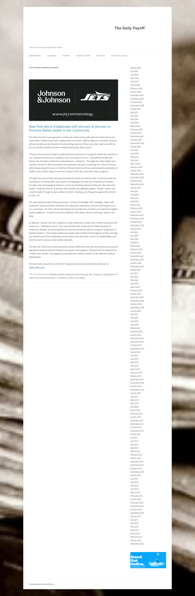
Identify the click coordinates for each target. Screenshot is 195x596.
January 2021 (135, 293)
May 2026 (134, 78)
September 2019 (137, 348)
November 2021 (137, 259)
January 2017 (135, 458)
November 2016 (137, 464)
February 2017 (136, 454)
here (31, 216)
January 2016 (135, 499)
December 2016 (136, 461)
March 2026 (135, 84)
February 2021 (136, 290)
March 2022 (135, 245)
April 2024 (134, 160)
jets (36, 277)
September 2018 (137, 389)
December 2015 (136, 502)
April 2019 (134, 365)
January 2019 (135, 375)
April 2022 (134, 242)
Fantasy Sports (83, 55)
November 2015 (137, 506)
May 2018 (134, 403)
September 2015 (137, 512)
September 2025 (137, 105)
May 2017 (134, 444)
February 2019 (136, 372)
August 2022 (135, 228)
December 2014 (136, 543)
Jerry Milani (80, 277)
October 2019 (136, 345)
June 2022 (134, 235)
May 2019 (134, 362)
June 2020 (134, 317)
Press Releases (108, 274)
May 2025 (134, 119)
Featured (69, 274)
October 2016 (136, 468)
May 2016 (134, 485)
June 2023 (134, 194)
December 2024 (136, 136)
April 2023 (134, 201)
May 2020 (134, 321)
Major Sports (35, 55)
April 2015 (134, 530)
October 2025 (136, 102)
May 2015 (134, 526)
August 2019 (135, 351)
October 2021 (136, 262)
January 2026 (135, 91)
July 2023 (134, 191)
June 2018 (134, 399)
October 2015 (136, 509)
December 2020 (136, 297)
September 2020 (137, 307)
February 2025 (136, 129)
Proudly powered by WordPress (41, 584)
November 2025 (137, 98)
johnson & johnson (47, 277)
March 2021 (135, 286)
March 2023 (135, 204)
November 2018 (137, 382)
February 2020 (136, 331)
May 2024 (134, 156)
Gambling (51, 55)
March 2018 (135, 410)
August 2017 (135, 434)
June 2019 (134, 358)
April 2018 (134, 406)
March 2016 (135, 492)
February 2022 (136, 249)
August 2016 (135, 475)
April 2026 (134, 81)
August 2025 (135, 108)
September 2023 (137, 184)
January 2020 (135, 334)
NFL (90, 274)
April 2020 (134, 324)
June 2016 (134, 482)
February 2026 (136, 88)
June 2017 (134, 441)
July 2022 (134, 232)
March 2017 (135, 451)
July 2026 (134, 71)
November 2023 (137, 177)
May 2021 (134, 280)
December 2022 (136, 215)
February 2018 (136, 413)
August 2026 (135, 67)
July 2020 (134, 314)
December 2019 (136, 338)
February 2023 (136, 208)
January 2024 (135, 170)
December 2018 (136, 379)
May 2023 (134, 197)
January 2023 (135, 211)
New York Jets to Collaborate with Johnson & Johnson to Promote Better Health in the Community (69, 128)
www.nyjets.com (37, 267)
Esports (66, 55)
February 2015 (136, 536)
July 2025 (134, 112)
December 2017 (136, 420)
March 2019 (135, 369)
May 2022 (134, 239)
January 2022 (135, 252)
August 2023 (135, 187)
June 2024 (134, 153)
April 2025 (134, 122)
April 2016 (134, 488)
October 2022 (136, 221)
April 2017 (134, 447)
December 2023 (136, 173)
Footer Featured (81, 274)
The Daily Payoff (130, 28)
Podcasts (97, 274)
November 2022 (137, 218)
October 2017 (136, 427)
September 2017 (137, 430)
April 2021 (134, 283)
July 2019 (134, 355)
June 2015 (134, 523)
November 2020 (137, 300)
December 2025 (136, 95)
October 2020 (136, 304)
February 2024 (136, 167)
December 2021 (136, 256)
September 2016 (137, 471)
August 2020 (135, 310)
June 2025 (134, 115)
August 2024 (135, 146)
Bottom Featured (57, 274)
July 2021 (134, 273)
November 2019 (137, 341)
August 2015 (135, 516)
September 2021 (137, 266)
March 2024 (135, 163)
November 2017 (137, 423)
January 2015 (135, 540)
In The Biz (101, 55)
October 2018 (136, 386)
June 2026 (134, 74)
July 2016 (134, 478)
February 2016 (136, 495)
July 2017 (134, 437)
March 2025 (135, 126)
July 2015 (134, 519)
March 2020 (135, 328)
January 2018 (135, 417)
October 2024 (136, 139)
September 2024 (137, 143)
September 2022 (137, 225)
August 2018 (135, 393)
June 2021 (134, 276)
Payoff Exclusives (119, 55)
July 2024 (134, 150)
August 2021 (135, 269)
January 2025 (135, 132)
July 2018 (134, 396)
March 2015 (135, 533)
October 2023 (136, 180)
